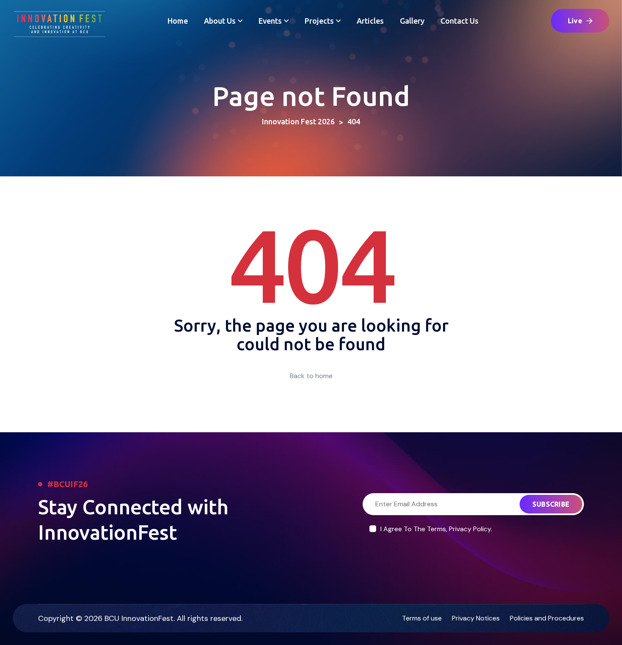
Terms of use (422, 618)
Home (178, 20)
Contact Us (459, 20)
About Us (220, 20)
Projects (319, 20)
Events (270, 20)
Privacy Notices (476, 618)
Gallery (412, 20)
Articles (370, 20)
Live (575, 21)
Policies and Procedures (547, 618)
